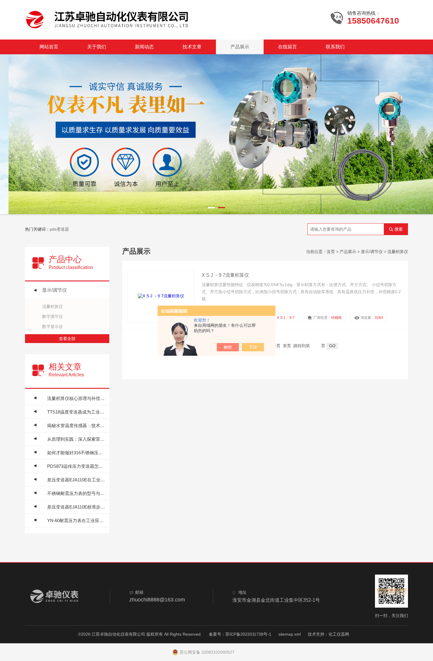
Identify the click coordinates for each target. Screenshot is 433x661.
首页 (331, 251)
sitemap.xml (289, 634)
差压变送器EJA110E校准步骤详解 (76, 506)
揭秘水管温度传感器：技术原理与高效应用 (76, 425)
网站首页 (48, 46)
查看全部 (67, 338)
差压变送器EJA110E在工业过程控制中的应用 (76, 479)
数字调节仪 (52, 316)
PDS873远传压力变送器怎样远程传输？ (76, 466)
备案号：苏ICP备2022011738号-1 (240, 634)
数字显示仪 (52, 326)
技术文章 (192, 46)
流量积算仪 (52, 306)
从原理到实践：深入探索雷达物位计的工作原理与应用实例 (76, 439)
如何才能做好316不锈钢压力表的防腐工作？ (76, 452)
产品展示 (239, 46)
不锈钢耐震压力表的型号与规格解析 (76, 493)
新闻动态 (144, 46)
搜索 (398, 229)
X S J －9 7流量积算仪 (225, 275)
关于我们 (96, 46)
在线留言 (287, 46)
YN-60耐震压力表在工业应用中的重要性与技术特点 (76, 520)
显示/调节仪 (54, 290)
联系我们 (335, 46)
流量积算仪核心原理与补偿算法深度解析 (76, 398)
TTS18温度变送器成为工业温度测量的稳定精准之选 (76, 411)
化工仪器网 (338, 634)
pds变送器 (59, 229)
